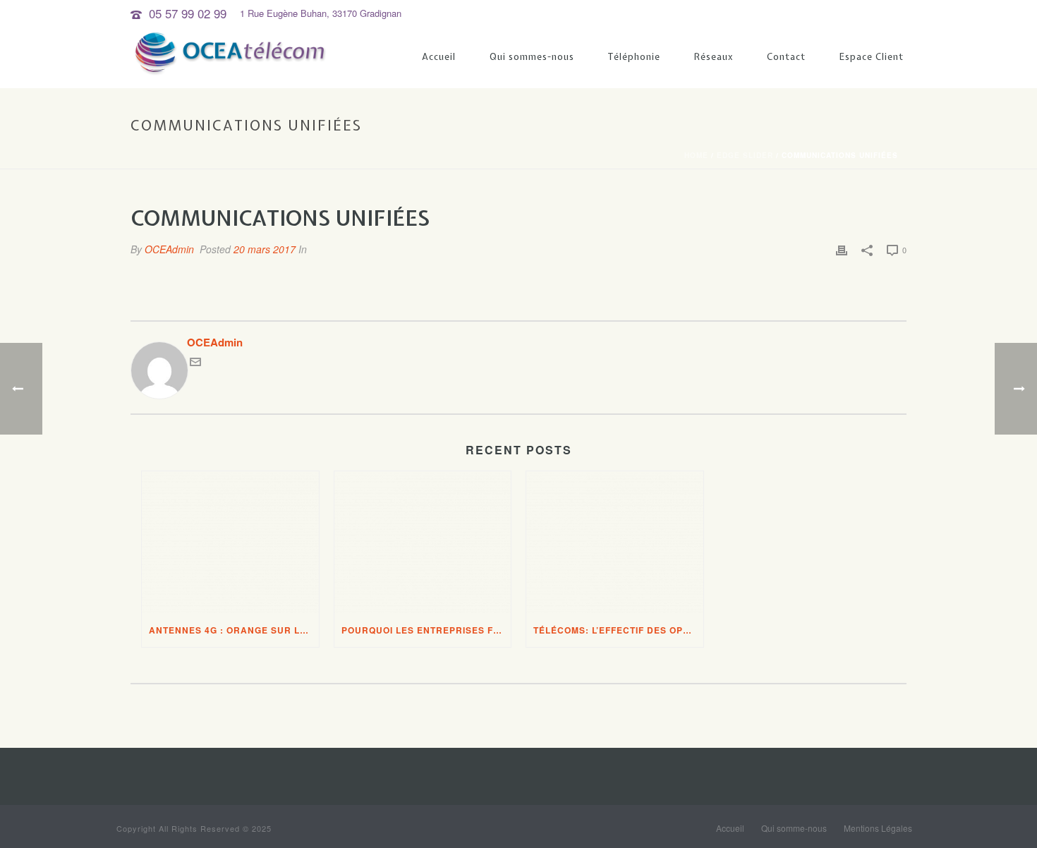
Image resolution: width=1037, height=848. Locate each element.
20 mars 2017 (265, 249)
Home (696, 155)
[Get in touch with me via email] (195, 363)
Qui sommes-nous (532, 57)
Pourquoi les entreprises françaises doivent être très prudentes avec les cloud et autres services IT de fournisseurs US (426, 630)
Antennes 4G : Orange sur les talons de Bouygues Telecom (234, 630)
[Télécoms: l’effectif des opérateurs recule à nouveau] (614, 542)
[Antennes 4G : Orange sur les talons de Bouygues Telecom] (230, 542)
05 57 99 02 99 (187, 13)
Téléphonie (634, 57)
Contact (786, 57)
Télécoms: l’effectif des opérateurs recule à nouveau (618, 630)
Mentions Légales (878, 828)
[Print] (841, 249)
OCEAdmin (169, 249)
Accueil (439, 57)
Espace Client (871, 57)
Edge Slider (745, 155)
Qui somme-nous (794, 828)
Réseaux (713, 57)
